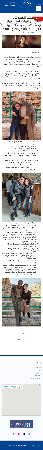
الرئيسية (38, 367)
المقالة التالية (21, 339)
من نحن (38, 373)
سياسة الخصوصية (35, 378)
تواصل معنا (37, 375)
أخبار (40, 370)
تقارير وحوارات (36, 32)
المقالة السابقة (21, 333)
